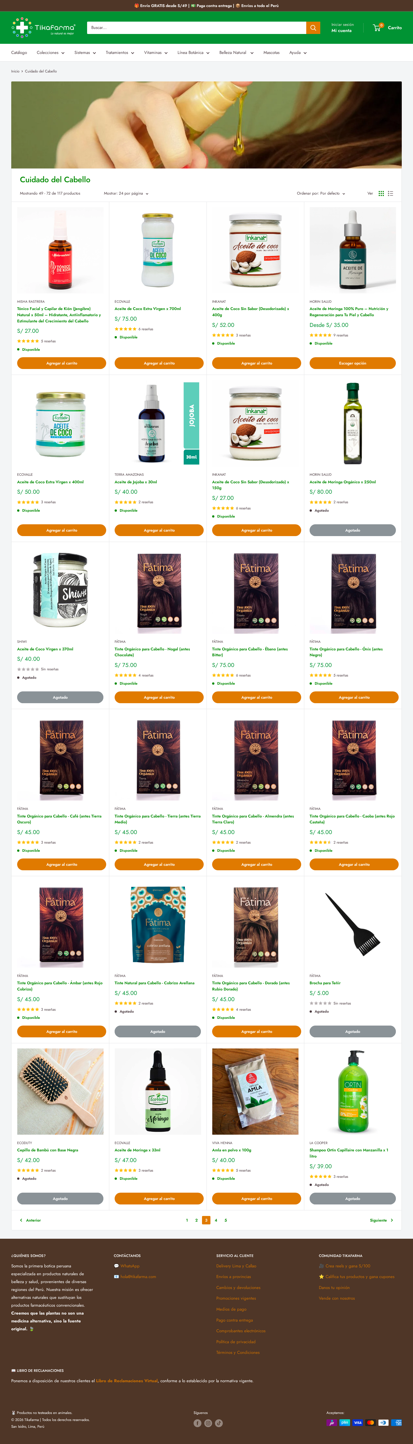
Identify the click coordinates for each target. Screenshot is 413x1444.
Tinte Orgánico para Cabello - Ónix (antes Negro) (346, 652)
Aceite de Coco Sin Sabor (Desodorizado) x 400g (250, 312)
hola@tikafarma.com (138, 1277)
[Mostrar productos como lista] (390, 193)
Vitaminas (153, 52)
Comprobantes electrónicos (241, 1331)
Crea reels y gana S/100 (348, 1266)
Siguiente (378, 1220)
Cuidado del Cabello (41, 71)
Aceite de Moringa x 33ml (137, 1150)
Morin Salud (321, 301)
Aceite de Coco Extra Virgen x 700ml (148, 308)
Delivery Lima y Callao (236, 1266)
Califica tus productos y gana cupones (360, 1277)
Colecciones (47, 52)
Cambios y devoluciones (238, 1287)
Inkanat (219, 301)
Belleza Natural (233, 52)
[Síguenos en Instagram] (208, 1423)
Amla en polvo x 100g (231, 1150)
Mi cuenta (341, 30)
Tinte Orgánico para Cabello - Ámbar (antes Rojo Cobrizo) (60, 986)
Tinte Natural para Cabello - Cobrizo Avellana (154, 983)
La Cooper (319, 1142)
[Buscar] (313, 28)
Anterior (33, 1220)
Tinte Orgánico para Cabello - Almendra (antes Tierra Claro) (253, 819)
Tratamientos (117, 52)
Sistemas (82, 52)
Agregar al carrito (61, 363)
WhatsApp (130, 1266)
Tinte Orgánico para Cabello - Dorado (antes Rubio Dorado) (251, 986)
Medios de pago (231, 1309)
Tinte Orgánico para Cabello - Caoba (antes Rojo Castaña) (352, 819)
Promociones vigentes (236, 1298)
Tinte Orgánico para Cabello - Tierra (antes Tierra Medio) (158, 819)
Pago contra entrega (234, 1320)
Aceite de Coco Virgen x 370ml (45, 649)
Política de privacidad (236, 1342)
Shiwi (22, 641)
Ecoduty (24, 1142)
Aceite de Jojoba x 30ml (136, 482)
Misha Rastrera (31, 301)
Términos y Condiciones (238, 1352)
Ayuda (295, 52)
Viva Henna (222, 1142)
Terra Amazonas (129, 474)
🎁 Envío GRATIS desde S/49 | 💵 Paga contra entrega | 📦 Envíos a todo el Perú (206, 5)
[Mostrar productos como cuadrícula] (381, 193)
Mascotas (272, 52)
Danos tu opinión (334, 1287)
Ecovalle (122, 301)
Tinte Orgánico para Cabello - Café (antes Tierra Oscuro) (59, 819)
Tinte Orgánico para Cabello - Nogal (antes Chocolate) (152, 652)
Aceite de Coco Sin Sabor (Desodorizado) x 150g (250, 485)
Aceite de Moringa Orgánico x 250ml (343, 482)
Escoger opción (352, 363)
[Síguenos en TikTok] (219, 1423)
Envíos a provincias (233, 1277)
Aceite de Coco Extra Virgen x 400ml (50, 482)
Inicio (15, 71)
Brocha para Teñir (325, 983)
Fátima (120, 641)
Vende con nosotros (337, 1298)
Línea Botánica (190, 52)
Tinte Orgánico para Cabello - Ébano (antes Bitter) (250, 652)
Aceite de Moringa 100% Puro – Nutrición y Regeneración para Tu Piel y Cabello (349, 312)
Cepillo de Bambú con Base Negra (47, 1150)
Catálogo (19, 52)
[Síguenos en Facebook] (197, 1423)
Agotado (352, 530)
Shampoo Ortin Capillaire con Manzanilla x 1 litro (349, 1153)
